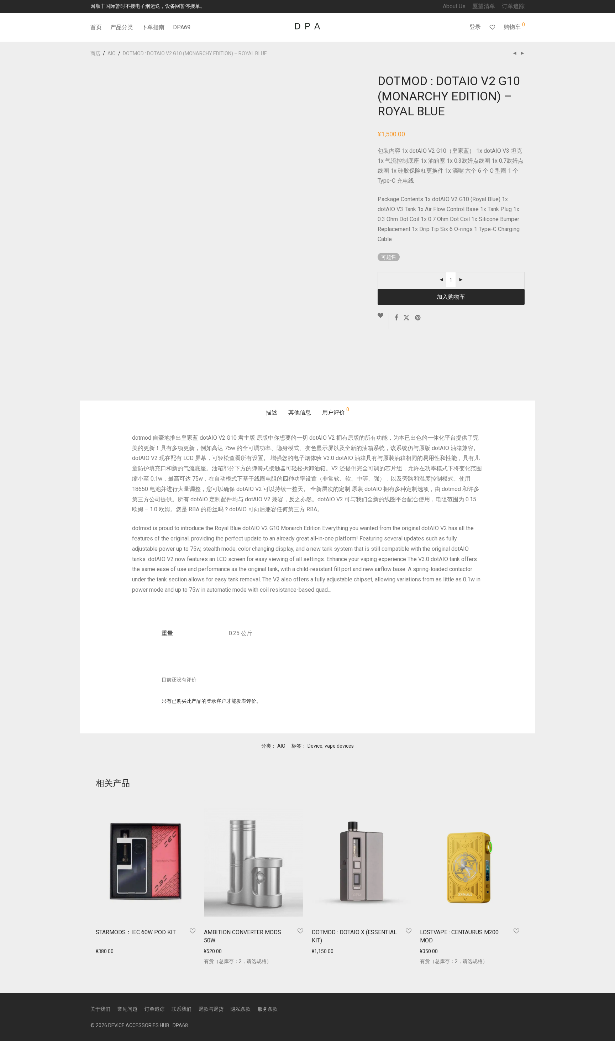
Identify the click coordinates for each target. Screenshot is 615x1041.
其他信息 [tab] (299, 412)
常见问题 (127, 1009)
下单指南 (153, 27)
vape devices (339, 746)
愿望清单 (483, 6)
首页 (96, 27)
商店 (95, 53)
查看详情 (104, 951)
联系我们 (181, 1009)
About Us (454, 6)
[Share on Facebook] (396, 317)
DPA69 (181, 27)
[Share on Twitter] (406, 317)
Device (315, 746)
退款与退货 (211, 1009)
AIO (111, 53)
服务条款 (268, 1009)
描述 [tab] (271, 412)
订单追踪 (513, 6)
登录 (475, 26)
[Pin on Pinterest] (418, 317)
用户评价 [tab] (335, 411)
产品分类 (121, 27)
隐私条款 (241, 1009)
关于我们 (100, 1009)
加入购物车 (451, 296)
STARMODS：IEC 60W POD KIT (136, 932)
